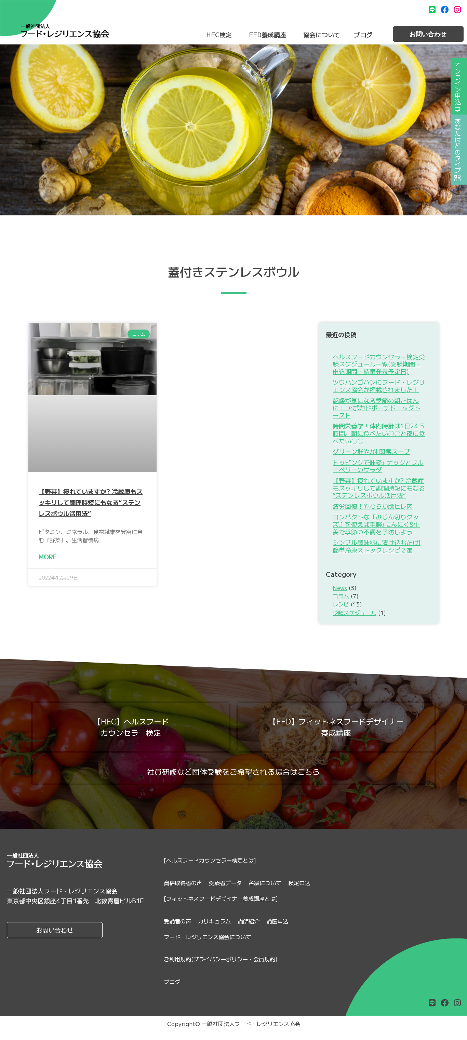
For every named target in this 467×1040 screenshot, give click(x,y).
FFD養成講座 (267, 34)
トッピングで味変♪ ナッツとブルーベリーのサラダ (378, 466)
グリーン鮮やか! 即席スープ (371, 451)
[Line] (432, 9)
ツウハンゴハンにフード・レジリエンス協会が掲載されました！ (379, 385)
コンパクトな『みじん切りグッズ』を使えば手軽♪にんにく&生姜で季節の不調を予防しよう (376, 524)
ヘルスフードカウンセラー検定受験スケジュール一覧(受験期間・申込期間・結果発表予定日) (379, 364)
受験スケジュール (354, 613)
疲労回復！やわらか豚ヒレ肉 (373, 506)
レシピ (341, 604)
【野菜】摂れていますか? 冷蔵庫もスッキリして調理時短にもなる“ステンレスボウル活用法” (91, 502)
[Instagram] (457, 9)
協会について (321, 34)
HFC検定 (219, 34)
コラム (341, 596)
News (340, 588)
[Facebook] (444, 9)
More (48, 556)
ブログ (363, 34)
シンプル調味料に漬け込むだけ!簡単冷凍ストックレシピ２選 (377, 546)
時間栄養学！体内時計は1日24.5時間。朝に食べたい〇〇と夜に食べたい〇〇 (379, 433)
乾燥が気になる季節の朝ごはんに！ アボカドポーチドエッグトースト (377, 407)
